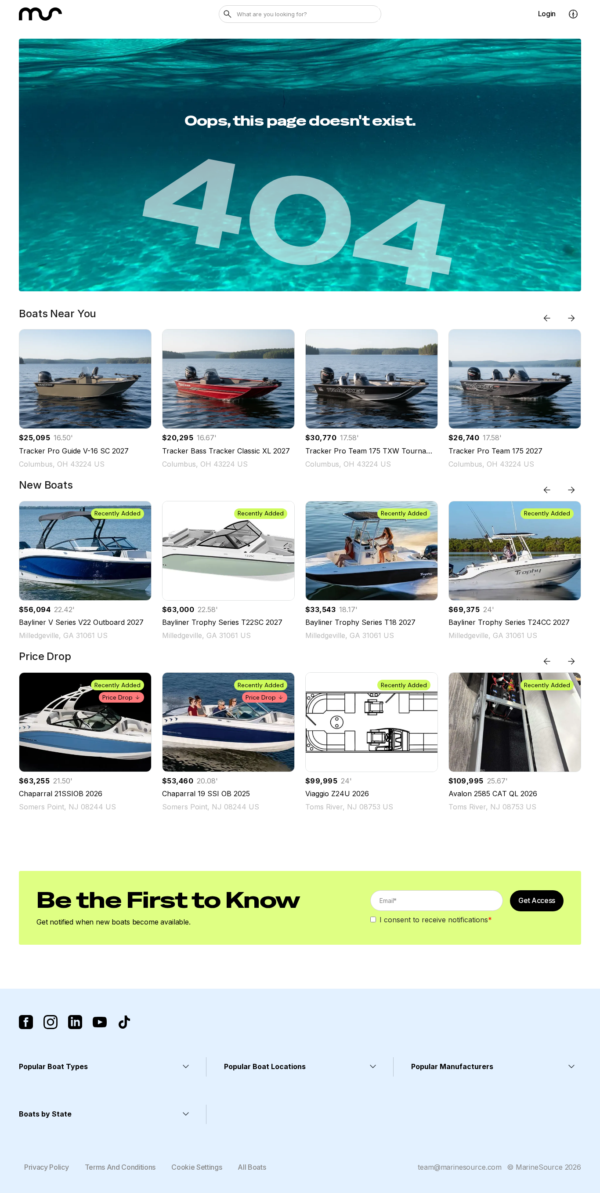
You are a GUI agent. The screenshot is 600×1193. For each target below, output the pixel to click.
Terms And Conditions (120, 1167)
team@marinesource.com (460, 1167)
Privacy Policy (46, 1167)
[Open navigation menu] (573, 14)
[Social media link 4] (100, 1022)
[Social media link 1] (26, 1022)
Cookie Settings (196, 1167)
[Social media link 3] (75, 1022)
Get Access (536, 900)
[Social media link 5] (124, 1022)
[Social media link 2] (50, 1022)
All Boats (252, 1167)
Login (547, 13)
